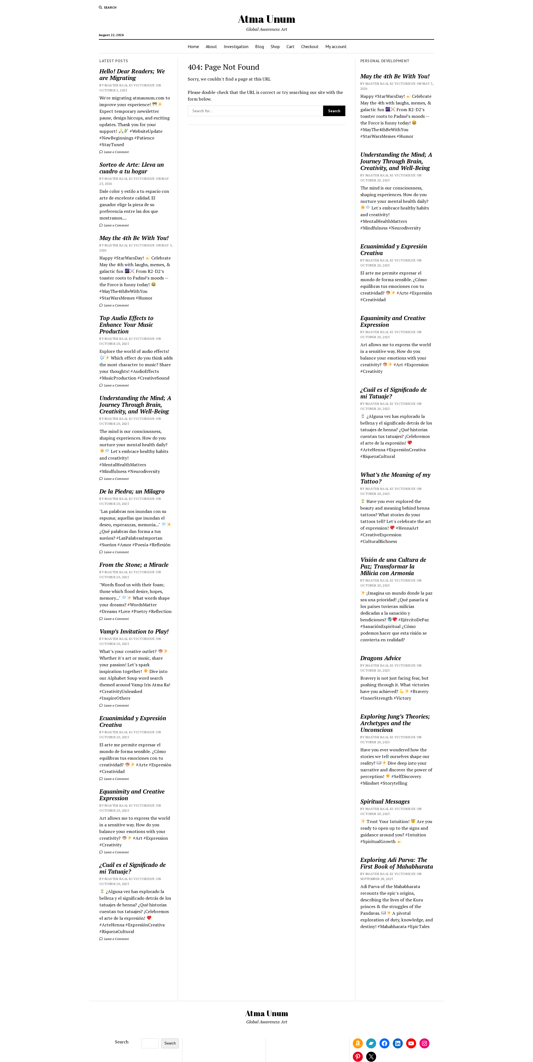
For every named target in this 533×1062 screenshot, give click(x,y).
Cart (290, 46)
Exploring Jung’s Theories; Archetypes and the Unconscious (395, 723)
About (211, 46)
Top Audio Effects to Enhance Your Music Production (126, 325)
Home (193, 46)
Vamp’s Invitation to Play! (134, 631)
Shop (275, 46)
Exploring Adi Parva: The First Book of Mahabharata (396, 863)
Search (122, 1042)
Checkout (310, 46)
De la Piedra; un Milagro (132, 491)
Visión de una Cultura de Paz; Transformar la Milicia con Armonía (393, 566)
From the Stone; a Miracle (134, 564)
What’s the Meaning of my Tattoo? (395, 478)
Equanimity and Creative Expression (132, 794)
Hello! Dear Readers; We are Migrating (132, 74)
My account (336, 46)
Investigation (236, 46)
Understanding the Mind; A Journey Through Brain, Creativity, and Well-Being (135, 405)
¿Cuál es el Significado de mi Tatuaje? (132, 868)
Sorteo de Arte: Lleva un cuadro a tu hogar (131, 167)
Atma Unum (266, 19)
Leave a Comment (116, 152)
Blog (259, 46)
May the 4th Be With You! (134, 238)
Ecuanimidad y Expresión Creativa (132, 721)
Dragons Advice (380, 658)
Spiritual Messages (385, 801)
